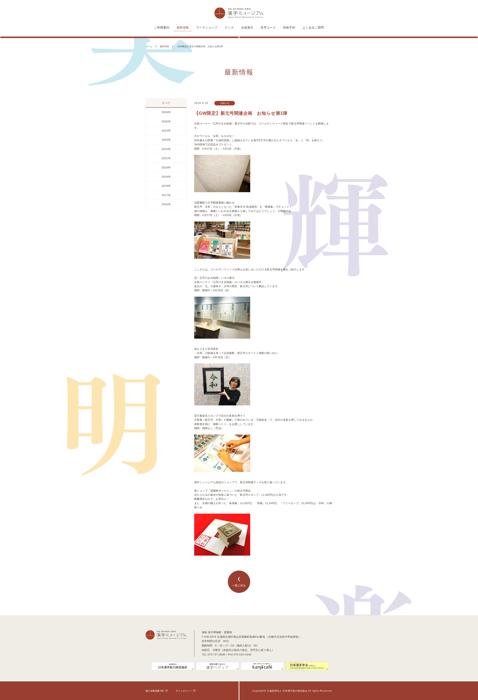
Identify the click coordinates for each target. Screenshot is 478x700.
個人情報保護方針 (155, 691)
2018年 (166, 185)
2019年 (166, 176)
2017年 (166, 195)
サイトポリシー (184, 691)
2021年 (166, 158)
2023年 (166, 139)
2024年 (166, 130)
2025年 (166, 121)
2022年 (166, 149)
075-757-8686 (216, 654)
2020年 (166, 167)
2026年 (166, 112)
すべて (166, 102)
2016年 (166, 204)
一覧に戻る (239, 585)
